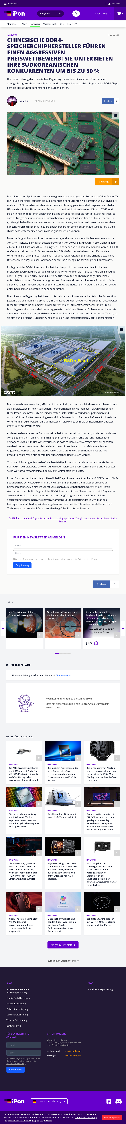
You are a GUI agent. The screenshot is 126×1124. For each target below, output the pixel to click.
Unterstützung (56, 1033)
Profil (91, 983)
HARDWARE (12, 35)
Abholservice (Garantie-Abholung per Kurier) (18, 991)
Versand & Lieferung (16, 1020)
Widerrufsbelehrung (16, 1003)
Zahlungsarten (13, 1025)
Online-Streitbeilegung (17, 1009)
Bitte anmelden (63, 675)
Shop (97, 13)
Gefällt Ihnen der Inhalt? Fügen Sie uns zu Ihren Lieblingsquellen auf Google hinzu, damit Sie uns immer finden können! (63, 520)
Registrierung (22, 565)
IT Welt (23, 23)
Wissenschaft (50, 23)
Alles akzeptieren (112, 1117)
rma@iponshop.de (73, 1051)
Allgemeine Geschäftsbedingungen (22, 1120)
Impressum (46, 1120)
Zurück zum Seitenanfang (61, 960)
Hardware (13, 764)
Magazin (107, 13)
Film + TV (72, 23)
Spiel (62, 23)
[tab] (57, 653)
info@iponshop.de (73, 1055)
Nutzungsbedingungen (60, 559)
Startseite (12, 23)
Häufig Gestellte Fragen (18, 998)
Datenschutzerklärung (87, 559)
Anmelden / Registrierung (100, 989)
